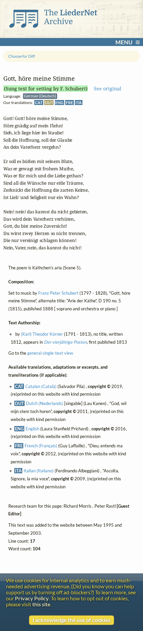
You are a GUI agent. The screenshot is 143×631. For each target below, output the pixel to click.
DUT (49, 102)
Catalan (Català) (41, 386)
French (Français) (41, 446)
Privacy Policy (32, 598)
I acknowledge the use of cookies (71, 620)
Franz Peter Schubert (58, 293)
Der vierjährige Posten (65, 342)
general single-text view (50, 353)
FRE (69, 102)
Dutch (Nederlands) (44, 403)
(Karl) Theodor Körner (42, 334)
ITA (78, 102)
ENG (59, 102)
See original (107, 88)
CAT (39, 102)
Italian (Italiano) (39, 471)
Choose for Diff (21, 56)
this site (41, 604)
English (32, 428)
